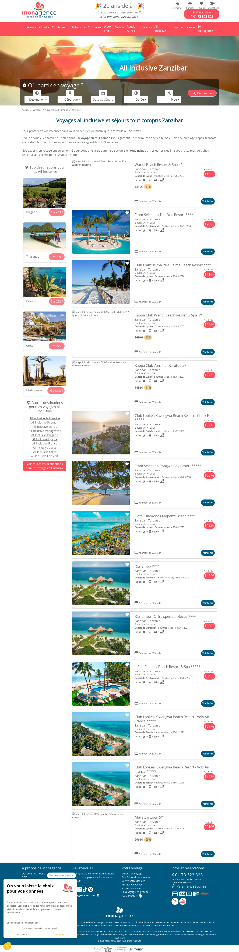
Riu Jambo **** (147, 566)
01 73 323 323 (187, 875)
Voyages (37, 109)
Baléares (32, 301)
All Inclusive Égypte (44, 439)
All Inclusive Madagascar (45, 431)
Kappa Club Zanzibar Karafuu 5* (160, 365)
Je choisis (21, 934)
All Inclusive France (44, 443)
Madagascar (34, 390)
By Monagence (205, 29)
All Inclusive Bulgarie (44, 435)
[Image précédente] (74, 183)
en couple (35, 138)
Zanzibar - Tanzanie (147, 169)
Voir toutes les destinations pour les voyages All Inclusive (45, 466)
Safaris (120, 28)
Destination (37, 99)
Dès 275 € (56, 346)
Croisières (94, 27)
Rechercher (202, 93)
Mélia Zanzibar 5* (149, 817)
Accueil (25, 109)
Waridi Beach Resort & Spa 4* (158, 164)
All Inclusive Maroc (45, 427)
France (191, 28)
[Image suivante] (127, 183)
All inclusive (160, 29)
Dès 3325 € (56, 391)
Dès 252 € (56, 301)
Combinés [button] (58, 27)
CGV (24, 877)
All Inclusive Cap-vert (44, 456)
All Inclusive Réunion (44, 422)
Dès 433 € (56, 212)
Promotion (175, 28)
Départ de (71, 99)
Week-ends (108, 29)
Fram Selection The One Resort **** (164, 214)
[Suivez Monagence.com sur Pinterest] (90, 889)
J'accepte (58, 934)
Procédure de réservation (136, 877)
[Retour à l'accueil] (39, 10)
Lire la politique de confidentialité (22, 923)
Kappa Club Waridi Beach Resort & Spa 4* (168, 315)
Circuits (44, 27)
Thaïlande (32, 256)
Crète (29, 346)
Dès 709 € (56, 257)
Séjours (32, 28)
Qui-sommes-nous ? (33, 873)
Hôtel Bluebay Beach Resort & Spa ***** (167, 666)
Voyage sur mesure (133, 888)
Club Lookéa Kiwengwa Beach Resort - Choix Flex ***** (174, 417)
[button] (212, 5)
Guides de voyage (132, 873)
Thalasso (146, 28)
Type (174, 99)
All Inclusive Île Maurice (45, 418)
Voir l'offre (207, 201)
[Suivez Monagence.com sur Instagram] (79, 889)
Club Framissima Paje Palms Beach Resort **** (173, 265)
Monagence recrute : (84, 895)
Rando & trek (133, 29)
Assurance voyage (132, 884)
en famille (49, 138)
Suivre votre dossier (133, 880)
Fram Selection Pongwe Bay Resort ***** (168, 466)
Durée (140, 99)
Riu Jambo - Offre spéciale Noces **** (165, 616)
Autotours (78, 27)
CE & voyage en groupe (135, 891)
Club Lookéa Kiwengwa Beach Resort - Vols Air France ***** (172, 718)
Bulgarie (31, 212)
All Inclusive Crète (44, 452)
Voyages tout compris (56, 109)
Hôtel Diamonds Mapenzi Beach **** (165, 516)
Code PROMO (132, 896)
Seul (24, 138)
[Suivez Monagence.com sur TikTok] (85, 889)
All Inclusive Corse (45, 448)
